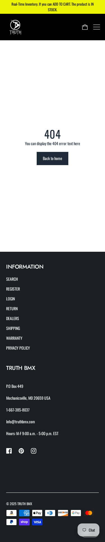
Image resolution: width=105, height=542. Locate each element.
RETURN (12, 308)
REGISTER (13, 289)
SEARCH (12, 279)
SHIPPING (13, 328)
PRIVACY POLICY (18, 348)
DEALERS (12, 318)
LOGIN (10, 299)
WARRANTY (14, 338)
